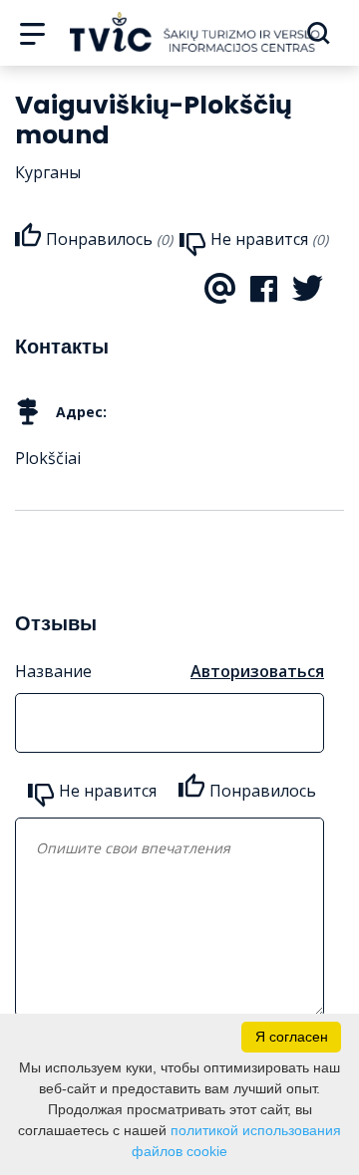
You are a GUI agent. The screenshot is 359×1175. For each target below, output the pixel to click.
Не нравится (108, 791)
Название (53, 671)
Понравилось (262, 791)
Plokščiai (48, 458)
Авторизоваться (257, 671)
